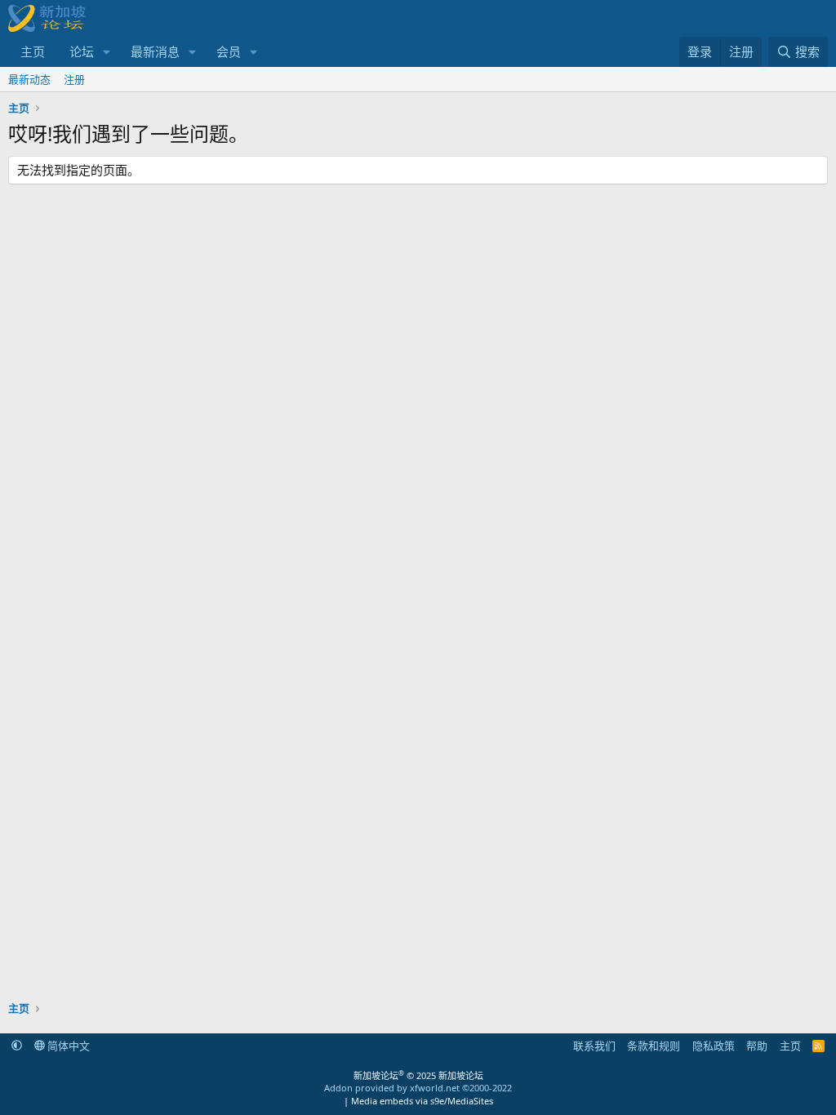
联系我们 (594, 1045)
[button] (107, 52)
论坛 (81, 51)
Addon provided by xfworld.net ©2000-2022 (418, 1088)
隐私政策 (713, 1045)
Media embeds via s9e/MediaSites (422, 1101)
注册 (74, 79)
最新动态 (29, 79)
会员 (228, 51)
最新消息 (155, 51)
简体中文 (67, 1045)
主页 (32, 51)
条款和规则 (653, 1045)
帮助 (756, 1045)
